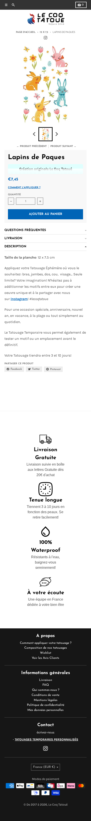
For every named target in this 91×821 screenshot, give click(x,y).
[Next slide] (56, 134)
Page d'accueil (25, 32)
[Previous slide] (34, 134)
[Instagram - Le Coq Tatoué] (45, 38)
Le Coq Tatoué (58, 804)
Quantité (14, 195)
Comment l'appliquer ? (24, 187)
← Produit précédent (32, 146)
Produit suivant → (63, 146)
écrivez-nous (45, 732)
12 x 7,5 (44, 32)
